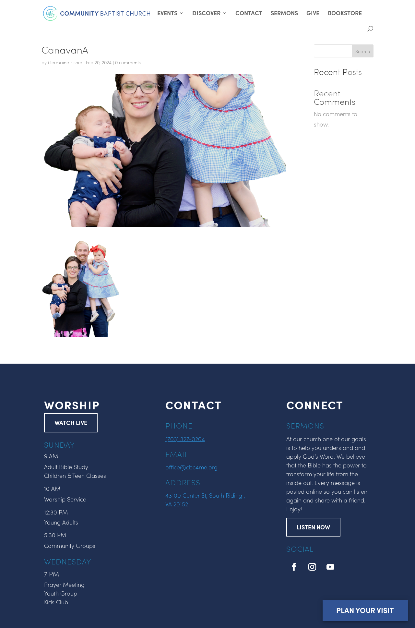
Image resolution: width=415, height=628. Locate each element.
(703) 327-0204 (185, 439)
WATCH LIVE (70, 422)
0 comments (128, 62)
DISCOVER (206, 14)
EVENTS (167, 14)
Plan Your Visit (365, 610)
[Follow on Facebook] (294, 567)
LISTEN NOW (313, 527)
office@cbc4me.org (191, 467)
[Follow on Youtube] (330, 567)
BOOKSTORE (345, 14)
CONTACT (248, 14)
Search (362, 51)
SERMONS (284, 14)
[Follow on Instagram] (312, 567)
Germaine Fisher (65, 62)
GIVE (312, 14)
